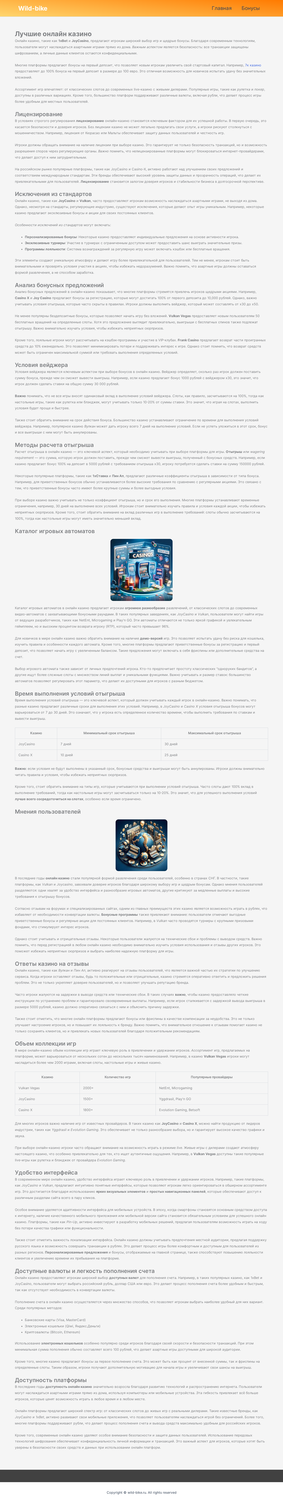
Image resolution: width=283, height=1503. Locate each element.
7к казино (253, 65)
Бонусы (251, 8)
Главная (222, 8)
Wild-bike (32, 8)
